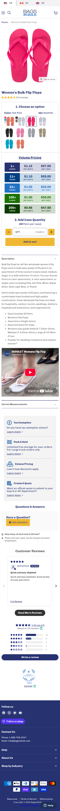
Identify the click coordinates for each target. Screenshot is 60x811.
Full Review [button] (16, 601)
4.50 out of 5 (38, 625)
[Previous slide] (4, 586)
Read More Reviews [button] (30, 612)
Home (5, 22)
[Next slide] (56, 586)
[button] (9, 97)
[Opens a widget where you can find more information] (48, 805)
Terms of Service (28, 799)
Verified (28, 686)
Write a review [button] (30, 657)
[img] (17, 561)
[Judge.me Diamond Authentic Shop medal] (29, 675)
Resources (12, 799)
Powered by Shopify (30, 805)
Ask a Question (19, 522)
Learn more (14, 431)
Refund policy (46, 799)
